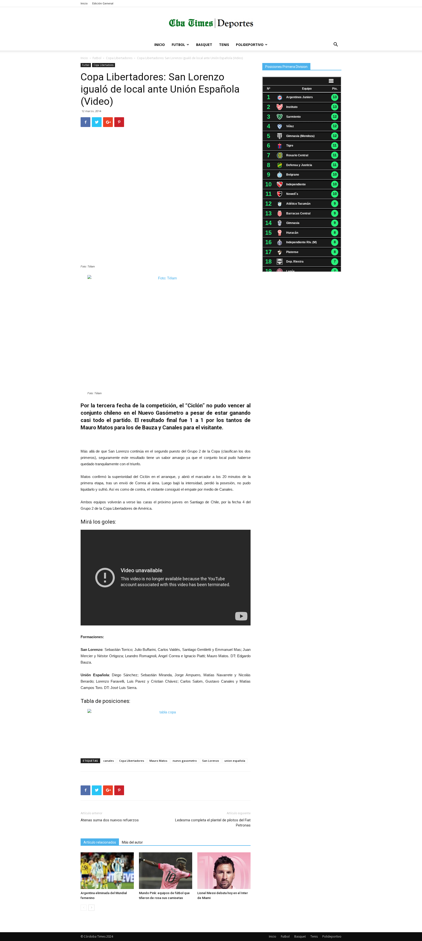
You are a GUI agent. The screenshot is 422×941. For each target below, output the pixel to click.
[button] (335, 45)
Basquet (204, 44)
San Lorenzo (210, 760)
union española (234, 760)
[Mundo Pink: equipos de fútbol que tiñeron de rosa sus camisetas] (165, 870)
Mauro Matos (158, 760)
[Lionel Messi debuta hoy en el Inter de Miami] (224, 870)
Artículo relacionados (100, 842)
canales (108, 760)
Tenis (224, 44)
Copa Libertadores (119, 58)
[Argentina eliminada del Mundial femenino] (107, 870)
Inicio (84, 3)
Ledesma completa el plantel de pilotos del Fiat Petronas (213, 822)
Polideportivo (250, 44)
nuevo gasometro (185, 760)
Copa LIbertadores (131, 760)
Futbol (178, 44)
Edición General (102, 3)
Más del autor (132, 842)
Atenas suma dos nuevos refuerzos (110, 820)
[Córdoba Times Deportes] (211, 23)
